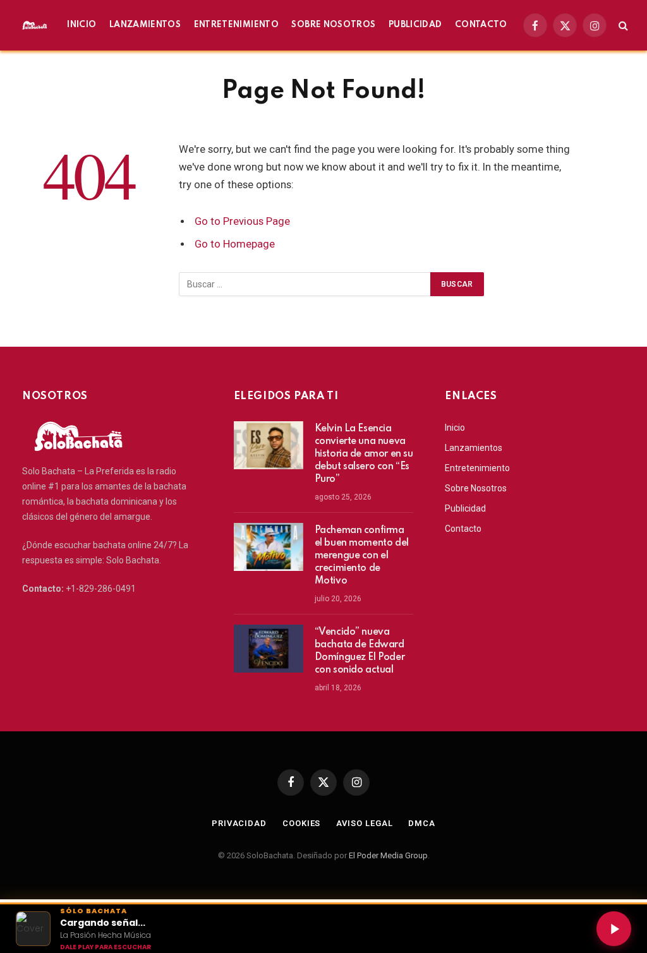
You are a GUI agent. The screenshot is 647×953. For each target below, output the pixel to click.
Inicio (81, 25)
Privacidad (239, 823)
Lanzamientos (145, 25)
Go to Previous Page (242, 221)
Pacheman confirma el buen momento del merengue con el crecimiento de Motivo (362, 555)
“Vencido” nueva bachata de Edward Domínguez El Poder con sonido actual (359, 651)
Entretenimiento (236, 25)
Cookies (301, 823)
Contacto (481, 25)
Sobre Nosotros (333, 25)
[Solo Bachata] (35, 25)
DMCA (421, 823)
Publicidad (415, 25)
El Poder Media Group (388, 855)
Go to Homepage (235, 244)
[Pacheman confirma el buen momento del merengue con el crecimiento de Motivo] (268, 547)
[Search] (622, 25)
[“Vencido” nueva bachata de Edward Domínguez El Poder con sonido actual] (268, 649)
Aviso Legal (364, 823)
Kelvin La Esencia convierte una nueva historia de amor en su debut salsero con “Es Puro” (364, 454)
